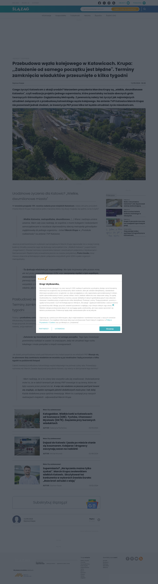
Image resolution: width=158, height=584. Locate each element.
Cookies (52, 322)
